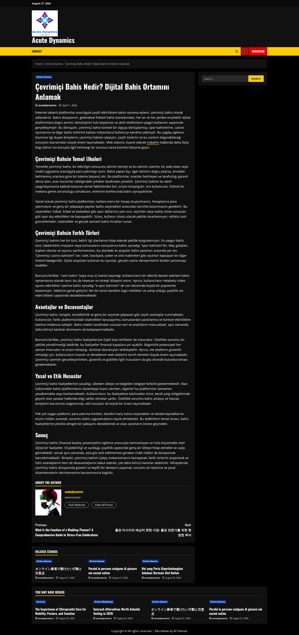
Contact (37, 51)
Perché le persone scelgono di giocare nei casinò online (112, 570)
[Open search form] (236, 51)
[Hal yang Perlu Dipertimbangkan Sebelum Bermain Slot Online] (166, 561)
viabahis (153, 142)
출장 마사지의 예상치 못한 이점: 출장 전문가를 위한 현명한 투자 (153, 530)
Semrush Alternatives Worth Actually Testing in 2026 (116, 611)
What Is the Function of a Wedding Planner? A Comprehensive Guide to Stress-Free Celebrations (66, 530)
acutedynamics (47, 105)
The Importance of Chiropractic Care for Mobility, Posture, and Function (60, 611)
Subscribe (258, 51)
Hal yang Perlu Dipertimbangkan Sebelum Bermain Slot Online (162, 570)
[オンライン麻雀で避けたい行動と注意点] (60, 561)
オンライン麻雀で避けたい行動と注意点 (58, 570)
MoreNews (162, 631)
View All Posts (104, 505)
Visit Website (76, 505)
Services (40, 601)
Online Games (43, 76)
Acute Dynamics (53, 40)
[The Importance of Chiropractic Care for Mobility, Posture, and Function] (62, 601)
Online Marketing (103, 601)
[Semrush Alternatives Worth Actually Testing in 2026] (120, 601)
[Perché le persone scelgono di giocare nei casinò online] (113, 561)
